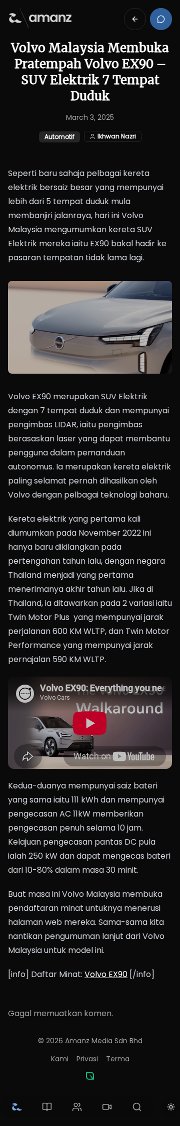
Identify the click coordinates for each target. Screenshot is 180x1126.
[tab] (17, 1107)
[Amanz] (90, 1076)
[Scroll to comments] (161, 19)
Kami (59, 1059)
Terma (118, 1059)
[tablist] (77, 1107)
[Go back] (135, 19)
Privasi (87, 1059)
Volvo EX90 (106, 974)
